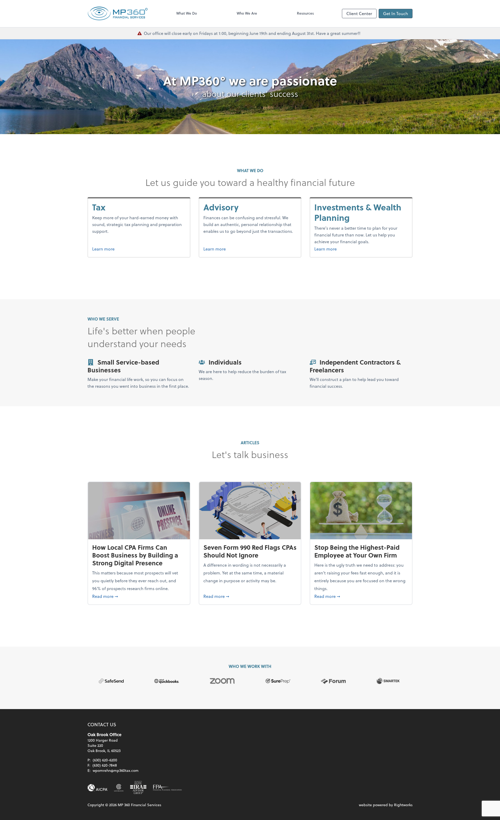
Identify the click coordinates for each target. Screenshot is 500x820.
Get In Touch (395, 13)
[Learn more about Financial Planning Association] (167, 787)
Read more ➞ (139, 596)
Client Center (359, 13)
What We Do (186, 13)
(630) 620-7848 (104, 765)
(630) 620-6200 (105, 760)
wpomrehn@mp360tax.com (116, 770)
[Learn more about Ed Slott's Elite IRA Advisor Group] (138, 787)
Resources (305, 13)
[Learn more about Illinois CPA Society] (119, 787)
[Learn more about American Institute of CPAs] (98, 787)
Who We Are (247, 13)
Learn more (113, 249)
